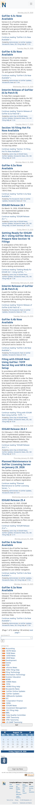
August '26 (17, 732)
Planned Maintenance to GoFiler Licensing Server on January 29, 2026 (16, 464)
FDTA (8, 684)
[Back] (5, 732)
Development (11, 660)
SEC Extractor (18, 791)
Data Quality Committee (16, 715)
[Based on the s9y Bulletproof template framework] (29, 775)
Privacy (16, 800)
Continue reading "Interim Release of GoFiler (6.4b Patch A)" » (17, 306)
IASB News (10, 658)
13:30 (28, 225)
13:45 (13, 158)
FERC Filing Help (12, 670)
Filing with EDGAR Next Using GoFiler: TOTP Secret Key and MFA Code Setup (17, 363)
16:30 (13, 421)
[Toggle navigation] (31, 4)
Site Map (24, 790)
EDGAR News (22, 116)
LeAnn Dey (12, 116)
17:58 (29, 625)
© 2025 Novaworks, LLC (26, 800)
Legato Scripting (18, 797)
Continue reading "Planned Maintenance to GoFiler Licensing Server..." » (15, 485)
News (24, 788)
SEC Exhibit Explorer (18, 788)
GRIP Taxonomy (12, 717)
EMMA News (11, 682)
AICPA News (11, 651)
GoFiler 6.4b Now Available (12, 321)
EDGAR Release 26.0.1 (14, 429)
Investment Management (16, 708)
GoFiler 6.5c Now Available (12, 17)
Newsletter (31, 792)
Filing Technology (13, 672)
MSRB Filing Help (13, 686)
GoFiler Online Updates (15, 691)
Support (25, 793)
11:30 (13, 278)
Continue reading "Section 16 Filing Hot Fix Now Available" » (16, 150)
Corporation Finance (14, 701)
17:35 (29, 44)
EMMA (11, 788)
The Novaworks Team (16, 199)
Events (8, 663)
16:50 (24, 355)
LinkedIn (31, 786)
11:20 (13, 120)
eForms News (11, 667)
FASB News (10, 653)
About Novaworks (25, 785)
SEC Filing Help (20, 44)
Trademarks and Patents (26, 803)
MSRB (8, 679)
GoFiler (18, 784)
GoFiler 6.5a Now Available (12, 167)
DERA (8, 703)
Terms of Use (10, 800)
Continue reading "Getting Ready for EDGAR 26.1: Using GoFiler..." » (16, 270)
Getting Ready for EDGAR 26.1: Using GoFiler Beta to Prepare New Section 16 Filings (17, 237)
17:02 (24, 201)
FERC (8, 665)
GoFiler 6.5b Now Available (12, 53)
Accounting (10, 648)
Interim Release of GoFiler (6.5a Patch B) (17, 91)
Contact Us (15, 803)
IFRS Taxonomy (12, 720)
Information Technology (15, 674)
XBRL (8, 712)
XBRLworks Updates (14, 696)
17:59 (29, 580)
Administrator (13, 42)
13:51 (18, 493)
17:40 (24, 312)
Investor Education (13, 677)
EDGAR (11, 786)
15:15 (13, 454)
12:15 (13, 535)
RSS (30, 790)
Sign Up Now (17, 769)
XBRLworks (18, 794)
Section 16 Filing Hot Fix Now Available (16, 129)
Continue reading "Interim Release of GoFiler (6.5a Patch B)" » (17, 112)
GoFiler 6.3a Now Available (12, 589)
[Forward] (30, 732)
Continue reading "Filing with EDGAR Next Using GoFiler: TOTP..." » (17, 413)
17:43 (18, 82)
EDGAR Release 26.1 (13, 205)
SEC (27, 118)
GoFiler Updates (26, 42)
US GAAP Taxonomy (17, 225)
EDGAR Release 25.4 (13, 500)
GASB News (10, 655)
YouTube (31, 788)
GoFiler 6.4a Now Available (12, 543)
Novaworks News (8, 44)
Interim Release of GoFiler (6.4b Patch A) (17, 287)
